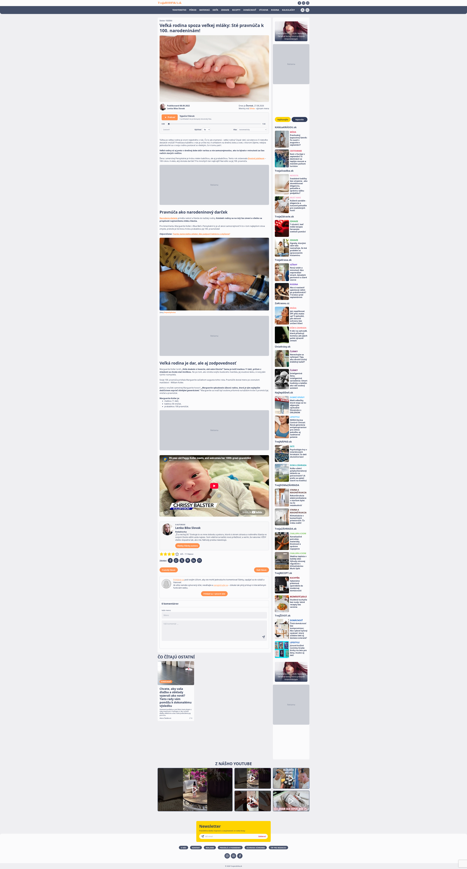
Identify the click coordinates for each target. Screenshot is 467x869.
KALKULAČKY (288, 10)
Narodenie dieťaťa (168, 218)
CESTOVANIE (296, 151)
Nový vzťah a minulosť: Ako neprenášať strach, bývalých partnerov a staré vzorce (298, 274)
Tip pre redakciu (278, 848)
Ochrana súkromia (256, 848)
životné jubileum (256, 158)
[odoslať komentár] (263, 637)
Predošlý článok (168, 570)
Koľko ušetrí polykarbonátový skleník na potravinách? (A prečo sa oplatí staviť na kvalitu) (298, 474)
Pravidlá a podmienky (230, 848)
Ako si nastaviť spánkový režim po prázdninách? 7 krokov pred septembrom (298, 292)
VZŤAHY (293, 264)
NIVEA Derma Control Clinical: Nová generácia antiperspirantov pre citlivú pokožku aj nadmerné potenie (298, 428)
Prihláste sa (178, 579)
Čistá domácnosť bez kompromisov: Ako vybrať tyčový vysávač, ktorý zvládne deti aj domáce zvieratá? (298, 630)
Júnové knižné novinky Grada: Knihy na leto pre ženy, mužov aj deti (298, 650)
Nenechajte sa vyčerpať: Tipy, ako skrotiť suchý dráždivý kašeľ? (298, 358)
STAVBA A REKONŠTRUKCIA (298, 491)
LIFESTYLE (295, 417)
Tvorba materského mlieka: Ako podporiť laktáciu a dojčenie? (201, 234)
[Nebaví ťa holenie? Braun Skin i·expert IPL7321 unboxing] (253, 801)
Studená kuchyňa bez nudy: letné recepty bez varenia (298, 603)
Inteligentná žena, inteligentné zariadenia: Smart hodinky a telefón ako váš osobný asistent (298, 380)
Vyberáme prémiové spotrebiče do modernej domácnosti (296, 586)
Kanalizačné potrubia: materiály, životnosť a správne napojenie (296, 542)
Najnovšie (299, 119)
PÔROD (192, 10)
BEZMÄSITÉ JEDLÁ (298, 596)
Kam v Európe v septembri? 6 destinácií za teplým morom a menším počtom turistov (298, 160)
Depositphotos (170, 312)
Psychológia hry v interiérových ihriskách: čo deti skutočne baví (298, 453)
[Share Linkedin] (193, 560)
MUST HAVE (295, 197)
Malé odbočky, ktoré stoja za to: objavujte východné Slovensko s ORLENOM (298, 406)
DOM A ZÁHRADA (298, 465)
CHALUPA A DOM (298, 533)
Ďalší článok (261, 570)
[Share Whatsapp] (176, 560)
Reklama (210, 848)
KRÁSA (293, 308)
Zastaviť (166, 130)
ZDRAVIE (225, 10)
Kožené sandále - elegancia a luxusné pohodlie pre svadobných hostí (298, 205)
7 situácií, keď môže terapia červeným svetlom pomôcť (298, 228)
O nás (183, 848)
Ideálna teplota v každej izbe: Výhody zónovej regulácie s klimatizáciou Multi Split (298, 562)
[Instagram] (307, 3)
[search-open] (307, 10)
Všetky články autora (187, 545)
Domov (162, 20)
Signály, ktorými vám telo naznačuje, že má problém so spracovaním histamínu (298, 249)
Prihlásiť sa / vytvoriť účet (214, 594)
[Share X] (182, 560)
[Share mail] (199, 560)
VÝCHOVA (263, 10)
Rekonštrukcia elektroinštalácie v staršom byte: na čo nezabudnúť (298, 500)
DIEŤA (215, 10)
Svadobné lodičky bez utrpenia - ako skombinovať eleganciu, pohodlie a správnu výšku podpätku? (298, 185)
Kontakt (196, 848)
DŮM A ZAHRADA (298, 328)
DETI (292, 446)
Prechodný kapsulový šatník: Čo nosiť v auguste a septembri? (298, 140)
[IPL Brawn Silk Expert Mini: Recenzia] (291, 801)
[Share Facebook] (170, 560)
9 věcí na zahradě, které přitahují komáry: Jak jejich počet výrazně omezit (298, 336)
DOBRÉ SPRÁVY (297, 397)
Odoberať (262, 836)
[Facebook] (299, 3)
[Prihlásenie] (303, 10)
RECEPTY (236, 10)
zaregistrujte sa (221, 585)
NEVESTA (294, 175)
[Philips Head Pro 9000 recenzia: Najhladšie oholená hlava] (291, 778)
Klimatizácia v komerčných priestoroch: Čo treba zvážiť (297, 519)
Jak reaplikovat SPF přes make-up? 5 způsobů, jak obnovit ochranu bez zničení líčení (297, 317)
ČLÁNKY (294, 351)
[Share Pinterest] (187, 560)
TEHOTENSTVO (179, 10)
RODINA (275, 10)
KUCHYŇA (295, 577)
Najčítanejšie (282, 119)
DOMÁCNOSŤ (249, 10)
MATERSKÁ (204, 10)
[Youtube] (303, 3)
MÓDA (293, 132)
